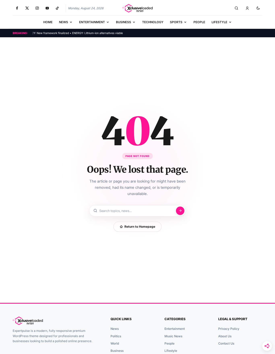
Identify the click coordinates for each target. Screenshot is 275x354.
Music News (173, 336)
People (169, 343)
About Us (225, 336)
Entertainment (174, 329)
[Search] (236, 8)
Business (117, 351)
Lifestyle (170, 351)
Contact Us (226, 343)
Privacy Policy (228, 329)
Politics (116, 336)
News (115, 329)
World (115, 343)
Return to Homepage (139, 226)
